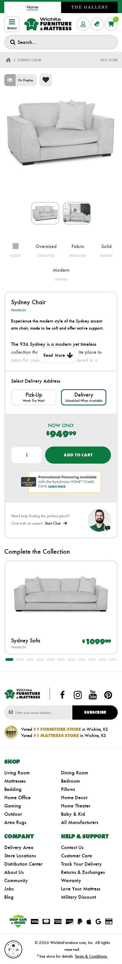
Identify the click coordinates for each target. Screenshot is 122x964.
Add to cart (78, 455)
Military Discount (78, 897)
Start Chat (52, 523)
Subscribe (95, 712)
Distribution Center (23, 864)
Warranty (71, 880)
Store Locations (20, 856)
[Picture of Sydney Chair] (45, 213)
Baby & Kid (73, 814)
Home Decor (74, 797)
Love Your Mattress (80, 889)
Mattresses (15, 781)
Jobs (9, 889)
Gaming (12, 806)
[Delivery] (84, 397)
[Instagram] (77, 695)
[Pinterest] (108, 695)
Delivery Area (18, 847)
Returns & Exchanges (83, 872)
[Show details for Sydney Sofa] (61, 594)
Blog (9, 897)
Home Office (17, 797)
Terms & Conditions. (91, 956)
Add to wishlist (45, 80)
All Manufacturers (79, 822)
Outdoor (13, 814)
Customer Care (76, 856)
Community (16, 880)
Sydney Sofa (25, 640)
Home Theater (76, 806)
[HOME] (8, 60)
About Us (14, 872)
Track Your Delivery (81, 864)
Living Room (17, 773)
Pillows (68, 789)
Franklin (18, 310)
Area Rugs (15, 822)
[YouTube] (92, 695)
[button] (9, 659)
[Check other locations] (34, 397)
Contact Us (72, 847)
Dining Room (74, 773)
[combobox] (61, 42)
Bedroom (70, 781)
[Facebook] (62, 695)
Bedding (13, 789)
